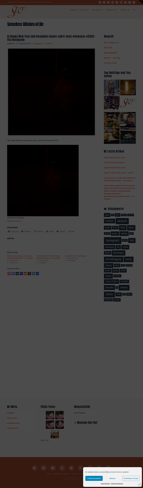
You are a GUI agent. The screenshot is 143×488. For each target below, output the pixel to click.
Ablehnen (112, 478)
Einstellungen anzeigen (131, 478)
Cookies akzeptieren (94, 478)
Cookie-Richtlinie (105, 483)
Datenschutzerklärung (117, 483)
